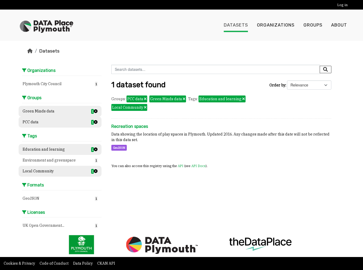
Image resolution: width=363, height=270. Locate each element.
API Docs (198, 166)
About (339, 25)
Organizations (275, 25)
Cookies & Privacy (20, 263)
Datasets (236, 25)
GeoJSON (119, 148)
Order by (277, 85)
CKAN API (106, 263)
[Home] (30, 51)
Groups (312, 25)
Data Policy (83, 263)
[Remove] (145, 99)
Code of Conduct (54, 263)
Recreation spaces (129, 126)
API (180, 166)
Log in (342, 5)
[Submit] (325, 69)
